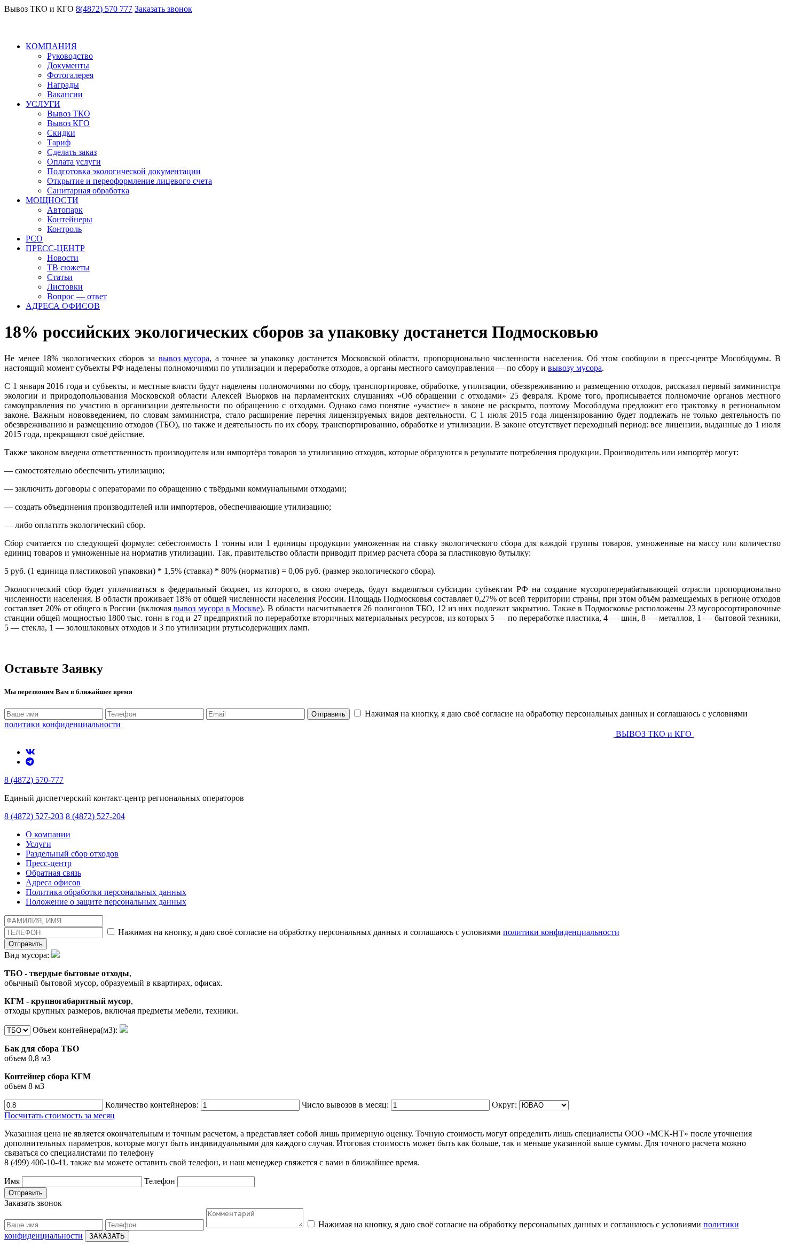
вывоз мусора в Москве (217, 608)
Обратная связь (53, 872)
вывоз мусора (184, 358)
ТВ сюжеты (68, 267)
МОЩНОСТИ (52, 200)
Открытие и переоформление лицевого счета (129, 180)
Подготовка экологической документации (124, 171)
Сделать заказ (72, 152)
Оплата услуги (74, 161)
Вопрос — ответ (77, 296)
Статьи (60, 277)
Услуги (38, 843)
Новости (62, 257)
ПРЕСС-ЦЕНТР (55, 248)
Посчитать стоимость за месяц (59, 1115)
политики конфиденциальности (62, 724)
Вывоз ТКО (68, 113)
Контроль (64, 228)
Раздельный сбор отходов (72, 853)
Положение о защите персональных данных (106, 901)
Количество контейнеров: (153, 1104)
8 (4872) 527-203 (34, 816)
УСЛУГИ (43, 103)
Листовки (65, 286)
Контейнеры (69, 219)
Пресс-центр (49, 863)
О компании (48, 834)
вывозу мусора (575, 367)
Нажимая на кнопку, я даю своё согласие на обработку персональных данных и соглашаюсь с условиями (367, 932)
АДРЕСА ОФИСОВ (63, 305)
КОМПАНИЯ (51, 46)
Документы (68, 65)
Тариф (58, 142)
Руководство (70, 55)
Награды (63, 84)
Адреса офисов (53, 882)
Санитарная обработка (88, 190)
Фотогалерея (70, 75)
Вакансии (65, 94)
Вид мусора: (121, 983)
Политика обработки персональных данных (106, 892)
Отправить (328, 714)
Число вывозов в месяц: (346, 1104)
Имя (13, 1181)
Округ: (505, 1104)
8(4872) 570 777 (104, 8)
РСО (34, 238)
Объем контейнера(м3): (62, 1058)
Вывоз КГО (68, 123)
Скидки (61, 132)
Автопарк (65, 209)
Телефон (160, 1181)
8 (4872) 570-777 (34, 779)
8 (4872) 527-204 (95, 816)
